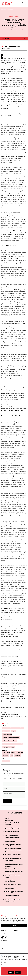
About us (3, 930)
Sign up (14, 925)
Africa (4, 752)
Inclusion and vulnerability (18, 744)
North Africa (13, 752)
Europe (8, 752)
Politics (8, 731)
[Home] (7, 3)
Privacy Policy (4, 933)
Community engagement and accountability (11, 737)
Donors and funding (19, 728)
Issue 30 (11, 16)
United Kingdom (18, 755)
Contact (16, 930)
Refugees (13, 731)
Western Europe (6, 755)
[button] (23, 3)
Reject (18, 973)
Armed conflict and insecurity (8, 728)
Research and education (7, 734)
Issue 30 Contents (5, 38)
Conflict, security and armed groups (9, 740)
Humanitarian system (7, 744)
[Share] (25, 38)
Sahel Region (20, 752)
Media (4, 731)
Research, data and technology (8, 747)
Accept (11, 973)
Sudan (12, 755)
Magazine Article (6, 761)
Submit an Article (18, 933)
